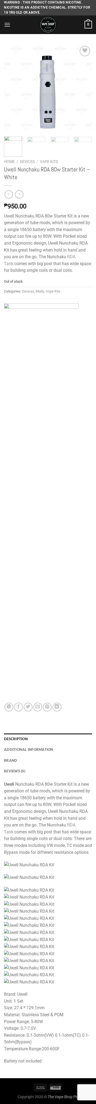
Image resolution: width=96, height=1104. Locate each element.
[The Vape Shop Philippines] (48, 24)
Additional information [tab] (28, 749)
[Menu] (7, 24)
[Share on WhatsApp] (9, 707)
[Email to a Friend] (37, 707)
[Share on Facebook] (18, 707)
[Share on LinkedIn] (57, 707)
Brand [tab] (10, 760)
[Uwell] (41, 503)
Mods (40, 291)
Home (9, 161)
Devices (27, 161)
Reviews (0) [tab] (14, 771)
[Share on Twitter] (28, 707)
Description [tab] (16, 739)
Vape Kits (49, 161)
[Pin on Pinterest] (47, 707)
